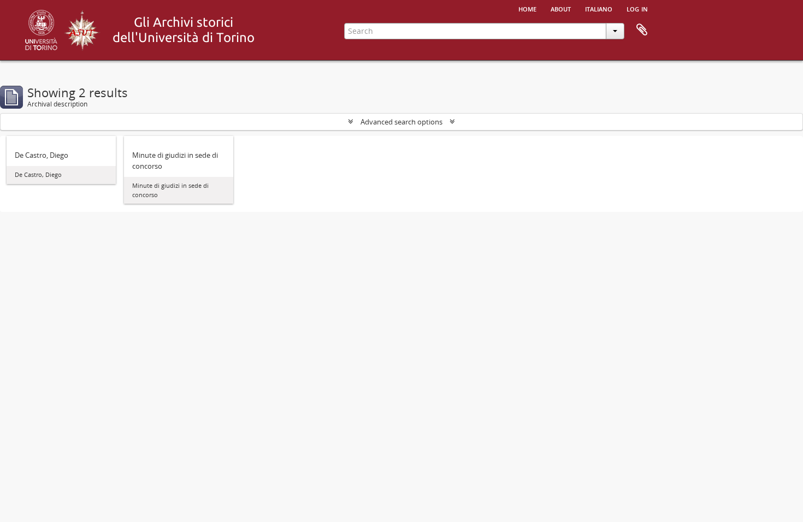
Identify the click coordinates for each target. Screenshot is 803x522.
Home (527, 8)
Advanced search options (401, 122)
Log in (637, 8)
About (561, 8)
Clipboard (642, 30)
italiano (598, 8)
